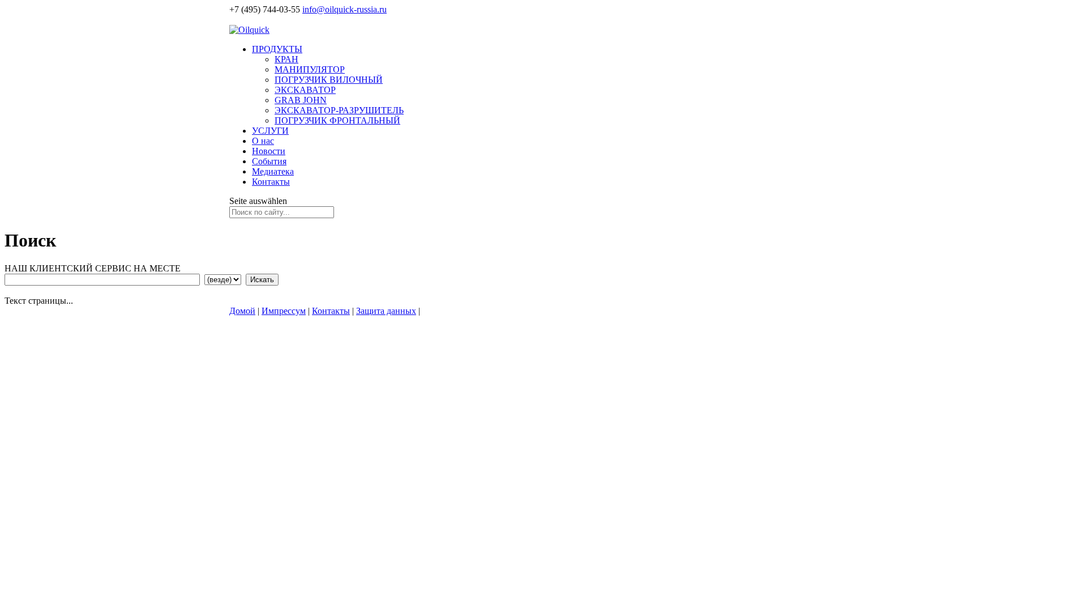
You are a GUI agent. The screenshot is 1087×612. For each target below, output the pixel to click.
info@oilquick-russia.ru (344, 9)
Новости (268, 151)
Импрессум (284, 311)
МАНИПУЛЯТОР (310, 69)
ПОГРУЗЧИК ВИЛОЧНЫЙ (329, 79)
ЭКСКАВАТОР (305, 90)
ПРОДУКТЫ (277, 49)
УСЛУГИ (270, 130)
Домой (242, 311)
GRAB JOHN (301, 100)
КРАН (286, 59)
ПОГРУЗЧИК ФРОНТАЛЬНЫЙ (337, 120)
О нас (263, 141)
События (269, 161)
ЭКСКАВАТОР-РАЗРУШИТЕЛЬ (339, 110)
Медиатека (273, 171)
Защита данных (386, 311)
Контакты (271, 181)
